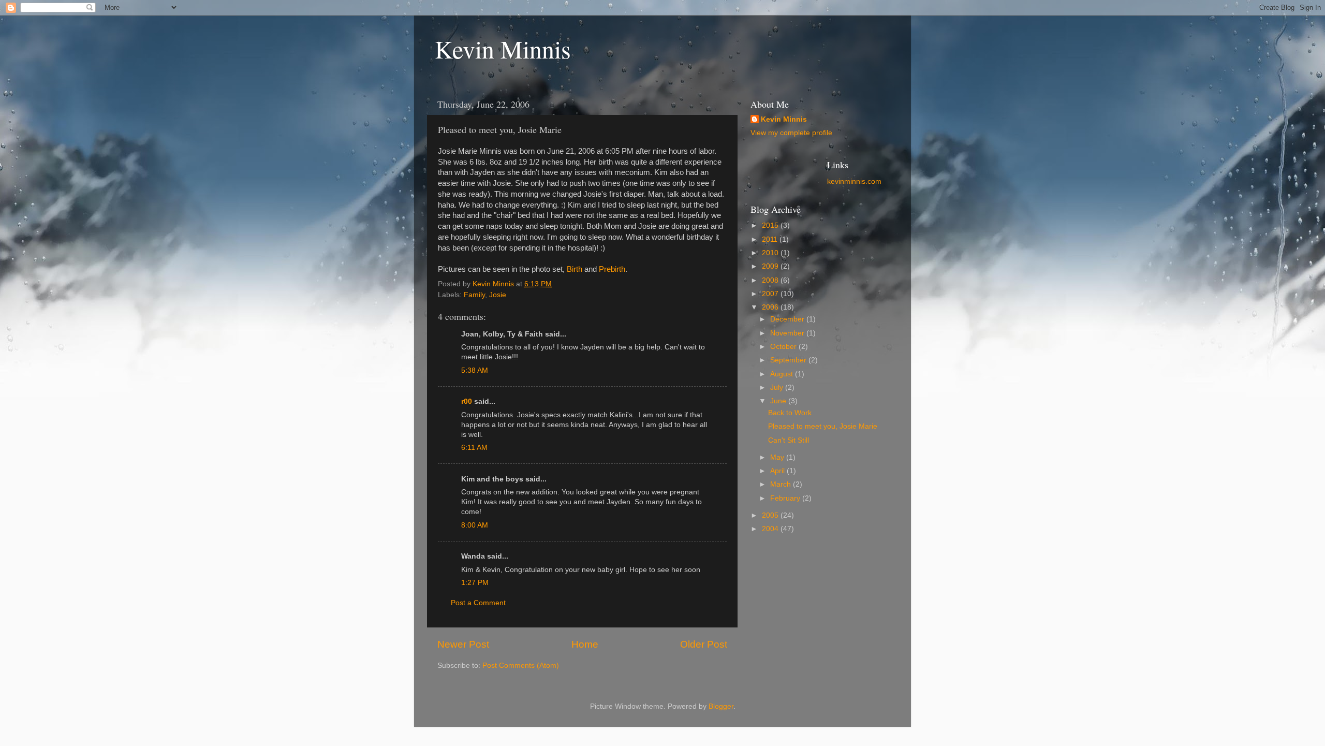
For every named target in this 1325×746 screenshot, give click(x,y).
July (777, 387)
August (782, 374)
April (778, 471)
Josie (497, 295)
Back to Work (790, 413)
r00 (466, 401)
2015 (771, 225)
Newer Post (463, 644)
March (781, 484)
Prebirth (612, 269)
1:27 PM (475, 583)
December (788, 319)
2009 (771, 266)
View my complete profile (791, 133)
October (784, 346)
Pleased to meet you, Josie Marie (822, 426)
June (779, 401)
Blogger (721, 706)
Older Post (703, 644)
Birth (574, 269)
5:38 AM (474, 370)
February (786, 498)
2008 (771, 280)
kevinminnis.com (854, 181)
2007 (771, 294)
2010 (771, 253)
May (778, 457)
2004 (771, 529)
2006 (771, 307)
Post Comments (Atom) (520, 665)
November (788, 333)
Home (584, 644)
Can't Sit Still (788, 440)
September (789, 360)
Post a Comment (478, 603)
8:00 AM (474, 525)
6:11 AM (474, 447)
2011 (770, 239)
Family (474, 295)
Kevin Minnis (503, 48)
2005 (771, 515)
